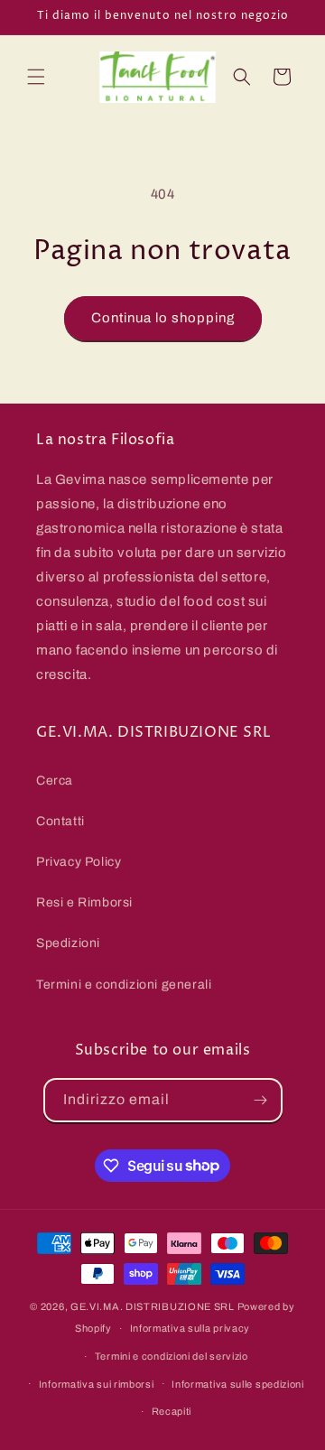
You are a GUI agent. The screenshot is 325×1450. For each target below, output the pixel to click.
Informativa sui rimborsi (96, 1384)
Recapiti (172, 1411)
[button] (36, 77)
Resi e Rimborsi (84, 902)
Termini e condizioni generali (123, 984)
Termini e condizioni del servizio (171, 1356)
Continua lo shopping (163, 318)
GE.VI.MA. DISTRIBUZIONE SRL (152, 1306)
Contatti (60, 821)
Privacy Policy (78, 862)
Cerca (54, 780)
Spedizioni (68, 943)
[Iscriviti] (261, 1100)
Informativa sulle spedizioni (238, 1384)
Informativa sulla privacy (190, 1328)
